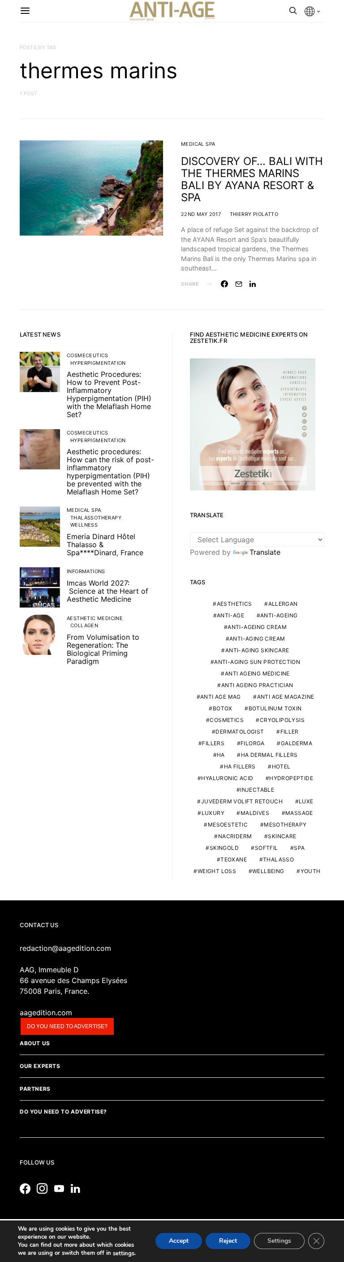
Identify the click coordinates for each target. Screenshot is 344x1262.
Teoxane (233, 859)
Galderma (296, 743)
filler (289, 731)
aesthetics (234, 603)
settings (123, 1253)
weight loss (217, 871)
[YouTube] (61, 1188)
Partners (35, 1088)
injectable (257, 789)
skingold (224, 847)
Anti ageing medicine (257, 673)
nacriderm (235, 836)
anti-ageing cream (257, 627)
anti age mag (220, 696)
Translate (264, 552)
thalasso (278, 859)
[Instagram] (44, 1188)
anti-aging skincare (257, 650)
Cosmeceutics (87, 355)
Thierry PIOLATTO (254, 214)
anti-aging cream (257, 638)
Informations (86, 571)
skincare (282, 836)
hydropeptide (291, 778)
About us (35, 1043)
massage (299, 813)
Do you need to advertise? (67, 1026)
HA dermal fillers (269, 754)
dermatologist (239, 731)
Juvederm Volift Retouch (242, 801)
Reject (228, 1241)
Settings (279, 1241)
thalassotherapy (95, 518)
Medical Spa (198, 144)
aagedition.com (46, 1012)
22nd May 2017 (201, 214)
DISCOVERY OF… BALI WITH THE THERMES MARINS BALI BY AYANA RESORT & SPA (252, 179)
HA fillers (240, 766)
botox (222, 708)
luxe (306, 801)
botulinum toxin (275, 708)
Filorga (253, 743)
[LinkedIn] (78, 1188)
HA (221, 754)
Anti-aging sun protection (257, 661)
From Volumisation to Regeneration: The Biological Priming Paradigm (103, 649)
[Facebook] (27, 1188)
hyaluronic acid (227, 778)
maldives (255, 813)
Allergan (283, 603)
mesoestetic (228, 824)
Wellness (84, 525)
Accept (179, 1241)
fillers (213, 743)
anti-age (230, 615)
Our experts (40, 1066)
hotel (281, 766)
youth (311, 871)
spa (299, 847)
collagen (84, 625)
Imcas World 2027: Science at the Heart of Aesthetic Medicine (107, 591)
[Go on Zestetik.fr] (252, 423)
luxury (213, 813)
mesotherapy (285, 824)
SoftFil (266, 847)
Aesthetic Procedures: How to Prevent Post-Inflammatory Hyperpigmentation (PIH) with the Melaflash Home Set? (109, 394)
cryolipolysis (282, 720)
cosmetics (227, 720)
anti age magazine (285, 696)
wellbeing (268, 871)
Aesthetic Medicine (95, 618)
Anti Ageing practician (257, 685)
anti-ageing (278, 615)
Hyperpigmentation (98, 363)
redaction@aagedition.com (65, 948)
